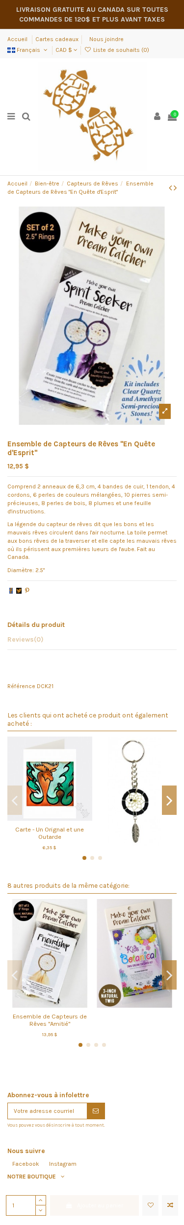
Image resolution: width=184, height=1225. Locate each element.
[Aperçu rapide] (61, 818)
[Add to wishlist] (150, 1205)
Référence (21, 686)
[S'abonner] (96, 1111)
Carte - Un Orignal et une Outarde (49, 833)
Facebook (25, 1163)
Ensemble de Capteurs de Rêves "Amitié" (50, 1020)
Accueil (18, 39)
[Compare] (49, 818)
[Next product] (175, 188)
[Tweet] (19, 590)
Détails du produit (36, 624)
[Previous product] (171, 188)
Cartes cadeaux (57, 39)
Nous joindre (106, 39)
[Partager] (11, 590)
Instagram (63, 1163)
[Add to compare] (170, 1205)
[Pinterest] (27, 590)
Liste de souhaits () (120, 49)
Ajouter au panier (100, 1205)
